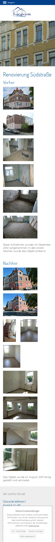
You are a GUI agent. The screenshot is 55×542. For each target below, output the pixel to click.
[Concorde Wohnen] (21, 19)
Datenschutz (34, 526)
